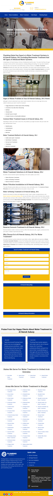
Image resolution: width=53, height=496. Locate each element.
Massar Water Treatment (41, 428)
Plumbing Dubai (36, 492)
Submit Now (26, 276)
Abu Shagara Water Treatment (11, 390)
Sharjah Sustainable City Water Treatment (43, 407)
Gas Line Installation (34, 460)
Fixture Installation (13, 15)
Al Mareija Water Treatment (26, 403)
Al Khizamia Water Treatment (11, 440)
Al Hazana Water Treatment (11, 411)
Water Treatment (24, 15)
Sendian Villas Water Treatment (42, 436)
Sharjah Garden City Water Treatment (42, 403)
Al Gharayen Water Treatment (11, 403)
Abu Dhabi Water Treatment (9, 377)
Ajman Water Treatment (21, 376)
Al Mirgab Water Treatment (26, 407)
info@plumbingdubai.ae (40, 9)
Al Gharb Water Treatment (10, 407)
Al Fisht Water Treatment (10, 399)
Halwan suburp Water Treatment (27, 445)
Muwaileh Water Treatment (41, 394)
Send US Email (34, 486)
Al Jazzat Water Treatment (10, 424)
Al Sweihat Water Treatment (26, 432)
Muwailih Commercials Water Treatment (42, 399)
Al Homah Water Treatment (11, 420)
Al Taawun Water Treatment (26, 436)
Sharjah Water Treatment (45, 376)
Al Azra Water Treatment (10, 394)
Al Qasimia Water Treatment (26, 440)
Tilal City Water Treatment (41, 420)
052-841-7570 (34, 471)
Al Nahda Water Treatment (26, 415)
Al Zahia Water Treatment (41, 424)
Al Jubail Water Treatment (10, 428)
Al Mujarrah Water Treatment (27, 411)
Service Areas (32, 462)
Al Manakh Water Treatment (26, 394)
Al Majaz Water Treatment (10, 445)
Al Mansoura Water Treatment (27, 399)
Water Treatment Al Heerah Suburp (25, 49)
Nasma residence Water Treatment (43, 432)
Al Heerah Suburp (11, 49)
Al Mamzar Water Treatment (26, 390)
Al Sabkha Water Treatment (26, 428)
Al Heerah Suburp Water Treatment (12, 415)
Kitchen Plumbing (33, 455)
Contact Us (31, 465)
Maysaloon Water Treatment (42, 390)
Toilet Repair (34, 15)
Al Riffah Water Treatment (26, 424)
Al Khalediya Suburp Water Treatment (11, 436)
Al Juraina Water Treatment (10, 432)
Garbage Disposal (33, 458)
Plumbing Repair (43, 15)
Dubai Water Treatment (33, 376)
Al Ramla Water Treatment (26, 420)
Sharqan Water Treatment (41, 415)
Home (6, 15)
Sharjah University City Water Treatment (43, 411)
